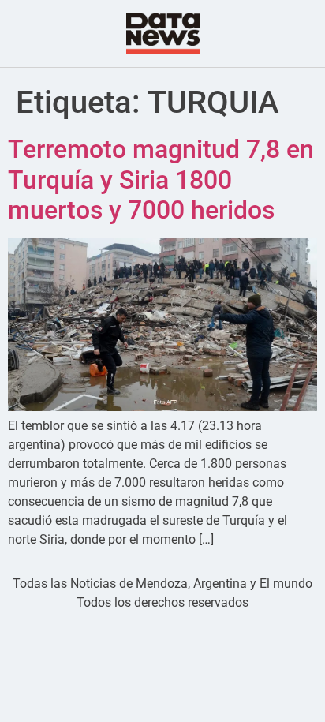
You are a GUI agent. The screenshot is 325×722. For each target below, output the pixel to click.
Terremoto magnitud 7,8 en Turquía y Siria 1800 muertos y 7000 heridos (161, 179)
